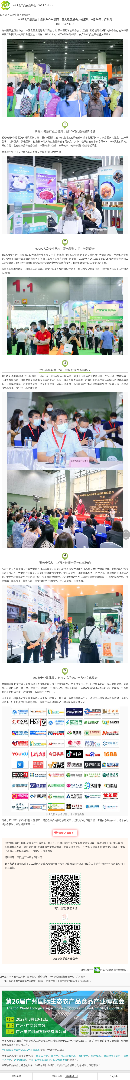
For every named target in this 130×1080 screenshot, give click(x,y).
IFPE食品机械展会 (41, 1059)
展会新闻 (26, 14)
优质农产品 (42, 1055)
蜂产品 (54, 1055)
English (113, 1076)
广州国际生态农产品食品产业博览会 (21, 1050)
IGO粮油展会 (60, 1059)
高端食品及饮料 (112, 1055)
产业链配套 (20, 1059)
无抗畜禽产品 (68, 1055)
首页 (4, 14)
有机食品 (83, 1055)
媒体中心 (14, 14)
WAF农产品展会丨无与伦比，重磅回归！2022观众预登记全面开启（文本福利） (48, 976)
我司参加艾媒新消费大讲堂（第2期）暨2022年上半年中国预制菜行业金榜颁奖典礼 (50, 981)
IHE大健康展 (107, 969)
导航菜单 (16, 1076)
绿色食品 (96, 1055)
